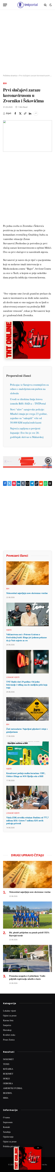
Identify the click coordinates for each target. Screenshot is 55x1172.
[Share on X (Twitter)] (20, 113)
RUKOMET (8, 1073)
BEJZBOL (7, 1093)
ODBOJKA (8, 1083)
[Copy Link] (25, 113)
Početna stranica (10, 75)
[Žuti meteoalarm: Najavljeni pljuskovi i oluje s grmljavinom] (27, 709)
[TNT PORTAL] (27, 5)
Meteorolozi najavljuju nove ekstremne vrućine (27, 593)
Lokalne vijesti (9, 1010)
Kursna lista (8, 1020)
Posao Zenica (9, 1039)
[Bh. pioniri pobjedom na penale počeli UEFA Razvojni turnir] (27, 915)
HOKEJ (6, 1078)
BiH (5, 83)
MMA (5, 1097)
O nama (6, 1117)
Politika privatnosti (11, 1146)
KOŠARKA (8, 1068)
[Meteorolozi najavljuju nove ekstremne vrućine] (27, 573)
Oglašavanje (8, 1136)
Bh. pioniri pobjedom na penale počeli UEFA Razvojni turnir (29, 934)
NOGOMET (8, 1059)
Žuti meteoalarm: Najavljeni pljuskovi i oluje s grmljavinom (27, 730)
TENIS (6, 1064)
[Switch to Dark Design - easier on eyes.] (50, 5)
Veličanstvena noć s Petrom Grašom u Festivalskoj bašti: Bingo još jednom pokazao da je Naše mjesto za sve (26, 637)
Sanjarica (7, 1025)
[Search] (45, 5)
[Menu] (5, 5)
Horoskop (7, 1030)
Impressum (8, 1122)
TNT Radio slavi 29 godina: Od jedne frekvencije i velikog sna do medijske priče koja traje (26, 684)
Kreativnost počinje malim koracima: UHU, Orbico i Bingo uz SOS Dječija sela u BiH (25, 775)
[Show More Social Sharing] (35, 113)
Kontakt (6, 1127)
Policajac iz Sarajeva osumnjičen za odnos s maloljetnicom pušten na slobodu (29, 389)
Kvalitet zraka (9, 1034)
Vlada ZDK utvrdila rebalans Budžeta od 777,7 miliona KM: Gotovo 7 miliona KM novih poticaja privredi (27, 820)
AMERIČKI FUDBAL (13, 1088)
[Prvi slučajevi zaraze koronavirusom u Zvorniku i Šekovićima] (27, 136)
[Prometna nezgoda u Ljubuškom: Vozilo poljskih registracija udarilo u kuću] (27, 958)
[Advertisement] (27, 42)
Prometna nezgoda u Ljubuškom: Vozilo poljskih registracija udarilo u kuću (27, 977)
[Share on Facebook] (15, 113)
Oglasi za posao (9, 1015)
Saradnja (7, 1131)
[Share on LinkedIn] (30, 113)
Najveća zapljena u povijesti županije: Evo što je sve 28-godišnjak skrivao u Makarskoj (27, 433)
